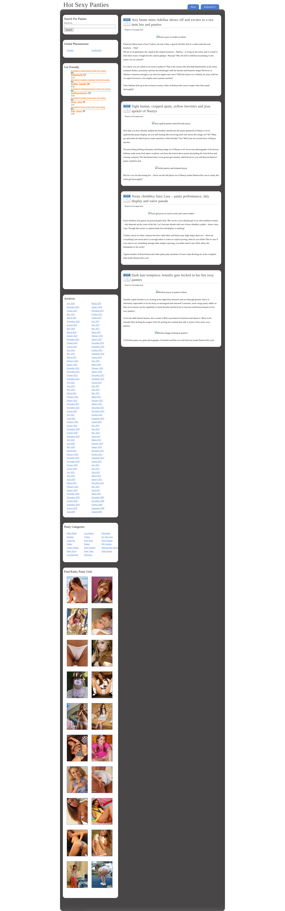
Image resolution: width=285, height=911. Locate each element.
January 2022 (72, 400)
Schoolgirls (105, 533)
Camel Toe (71, 540)
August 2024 (72, 325)
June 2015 (96, 390)
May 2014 (96, 433)
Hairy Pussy (72, 551)
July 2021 (71, 415)
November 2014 (98, 411)
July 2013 (95, 465)
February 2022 (72, 397)
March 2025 (71, 318)
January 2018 (97, 307)
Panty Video (89, 551)
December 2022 (73, 368)
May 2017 (96, 329)
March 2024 (71, 332)
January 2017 (97, 339)
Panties (87, 544)
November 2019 (73, 461)
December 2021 (73, 404)
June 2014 (96, 429)
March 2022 (71, 393)
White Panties (106, 551)
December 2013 (98, 451)
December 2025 (73, 307)
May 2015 (96, 393)
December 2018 (73, 494)
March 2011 (96, 494)
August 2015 (97, 382)
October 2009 (97, 505)
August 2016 (97, 357)
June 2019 (71, 476)
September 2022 (73, 379)
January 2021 (72, 425)
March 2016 (96, 364)
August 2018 (72, 508)
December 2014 (98, 407)
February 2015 (97, 400)
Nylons (87, 537)
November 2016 (98, 347)
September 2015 (98, 379)
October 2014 (97, 415)
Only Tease (88, 540)
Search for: (68, 23)
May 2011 (96, 487)
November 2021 (73, 407)
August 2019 (72, 469)
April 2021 (71, 418)
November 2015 (98, 375)
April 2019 (71, 479)
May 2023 (71, 354)
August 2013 (97, 461)
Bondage (70, 537)
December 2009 (98, 497)
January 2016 (97, 372)
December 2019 (73, 458)
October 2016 (97, 350)
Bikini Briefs (72, 533)
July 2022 (71, 382)
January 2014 (97, 447)
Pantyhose (88, 555)
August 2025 (72, 311)
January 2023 (72, 364)
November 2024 (73, 321)
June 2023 (71, 350)
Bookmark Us (210, 7)
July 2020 (71, 440)
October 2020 (72, 433)
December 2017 (98, 311)
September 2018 (73, 505)
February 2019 (72, 487)
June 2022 (71, 386)
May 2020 (71, 447)
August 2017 (97, 318)
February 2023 (72, 361)
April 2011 (96, 490)
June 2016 (96, 361)
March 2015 (96, 397)
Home (193, 7)
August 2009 (97, 512)
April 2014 (96, 436)
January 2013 (97, 479)
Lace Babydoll (72, 555)
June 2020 (71, 443)
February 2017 (97, 336)
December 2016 (98, 343)
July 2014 (95, 425)
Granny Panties (73, 548)
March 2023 (71, 357)
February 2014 (97, 443)
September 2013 (98, 458)
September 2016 (98, 354)
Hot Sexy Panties (86, 4)
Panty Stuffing (89, 548)
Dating (69, 544)
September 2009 (98, 508)
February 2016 (97, 368)
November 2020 (73, 429)
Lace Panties (89, 533)
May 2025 (71, 314)
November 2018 (73, 497)
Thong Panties (107, 540)
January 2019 (72, 490)
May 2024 (71, 329)
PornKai (70, 50)
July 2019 (71, 472)
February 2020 (72, 454)
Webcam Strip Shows (109, 548)
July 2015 (95, 386)
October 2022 (72, 375)
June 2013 (96, 469)
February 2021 (72, 422)
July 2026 (71, 303)
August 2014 (97, 422)
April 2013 (96, 472)
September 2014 (98, 418)
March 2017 (96, 332)
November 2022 (73, 372)
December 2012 (98, 483)
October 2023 (72, 343)
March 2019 (71, 483)
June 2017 (96, 325)
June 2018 (71, 512)
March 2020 (71, 451)
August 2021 (72, 411)
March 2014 (96, 440)
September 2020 (73, 436)
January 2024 (72, 336)
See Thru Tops (107, 537)
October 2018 (72, 501)
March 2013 (96, 476)
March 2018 (96, 303)
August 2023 (72, 347)
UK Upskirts (106, 544)
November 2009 (98, 501)
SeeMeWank (96, 50)
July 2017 (95, 321)
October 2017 (97, 314)
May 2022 (71, 390)
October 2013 (97, 454)
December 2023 (73, 339)
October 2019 (72, 465)
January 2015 (97, 404)
